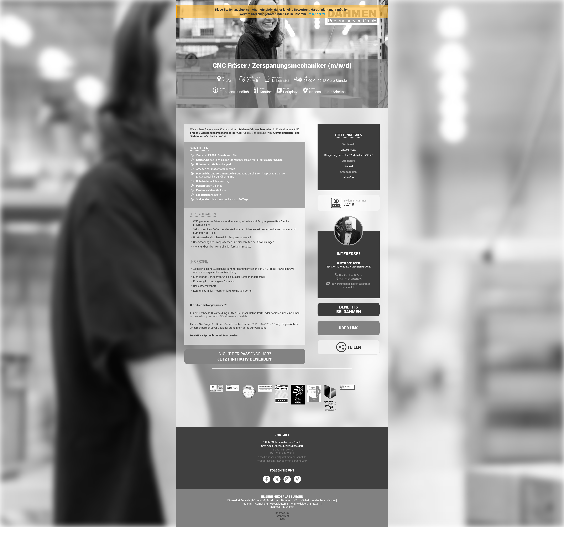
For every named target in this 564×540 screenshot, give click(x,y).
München (288, 506)
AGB (282, 519)
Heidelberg (301, 503)
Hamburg (286, 500)
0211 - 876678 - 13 (263, 324)
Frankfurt (248, 503)
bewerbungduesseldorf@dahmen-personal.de (220, 316)
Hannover (275, 506)
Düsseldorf (258, 500)
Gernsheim (261, 503)
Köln (296, 500)
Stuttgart (315, 503)
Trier (291, 503)
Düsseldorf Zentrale (238, 500)
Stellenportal (316, 14)
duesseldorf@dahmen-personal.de (286, 457)
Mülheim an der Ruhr (313, 500)
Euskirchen (273, 500)
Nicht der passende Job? (244, 356)
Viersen (331, 500)
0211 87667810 (285, 453)
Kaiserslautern (278, 503)
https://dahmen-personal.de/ (290, 460)
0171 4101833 (353, 279)
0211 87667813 (353, 274)
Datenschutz (282, 516)
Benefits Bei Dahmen (348, 309)
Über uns (349, 328)
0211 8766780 (284, 449)
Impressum (282, 512)
